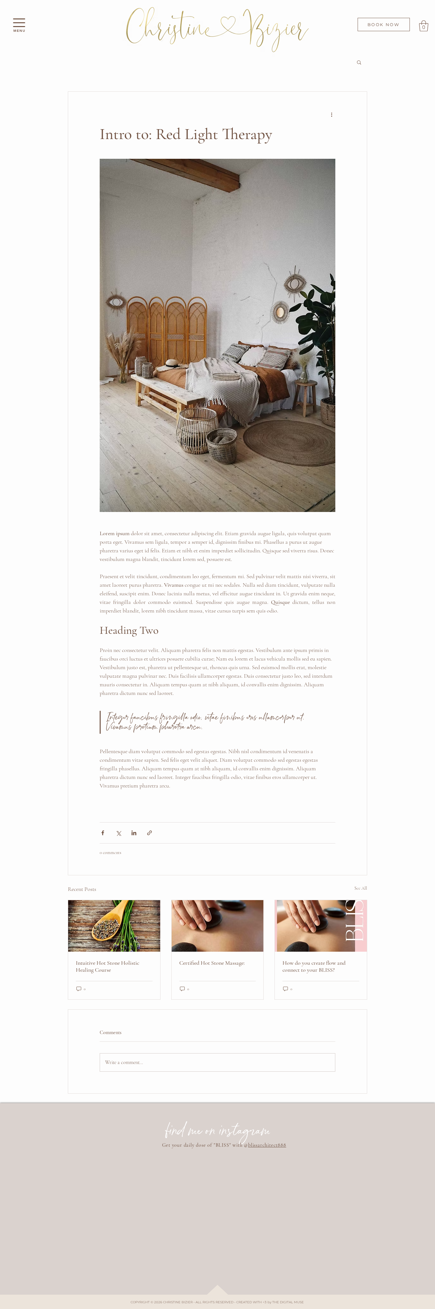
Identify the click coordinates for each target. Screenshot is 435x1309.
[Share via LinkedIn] (134, 833)
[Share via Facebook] (103, 833)
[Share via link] (149, 833)
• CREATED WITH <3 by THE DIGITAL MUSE (269, 1302)
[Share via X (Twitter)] (118, 833)
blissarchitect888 (267, 1145)
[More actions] (331, 114)
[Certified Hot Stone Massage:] (218, 926)
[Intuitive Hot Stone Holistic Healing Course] (114, 926)
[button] (19, 22)
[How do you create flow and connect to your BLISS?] (321, 926)
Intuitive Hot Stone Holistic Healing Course (107, 966)
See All (360, 888)
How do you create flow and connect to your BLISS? (314, 966)
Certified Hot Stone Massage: (212, 962)
